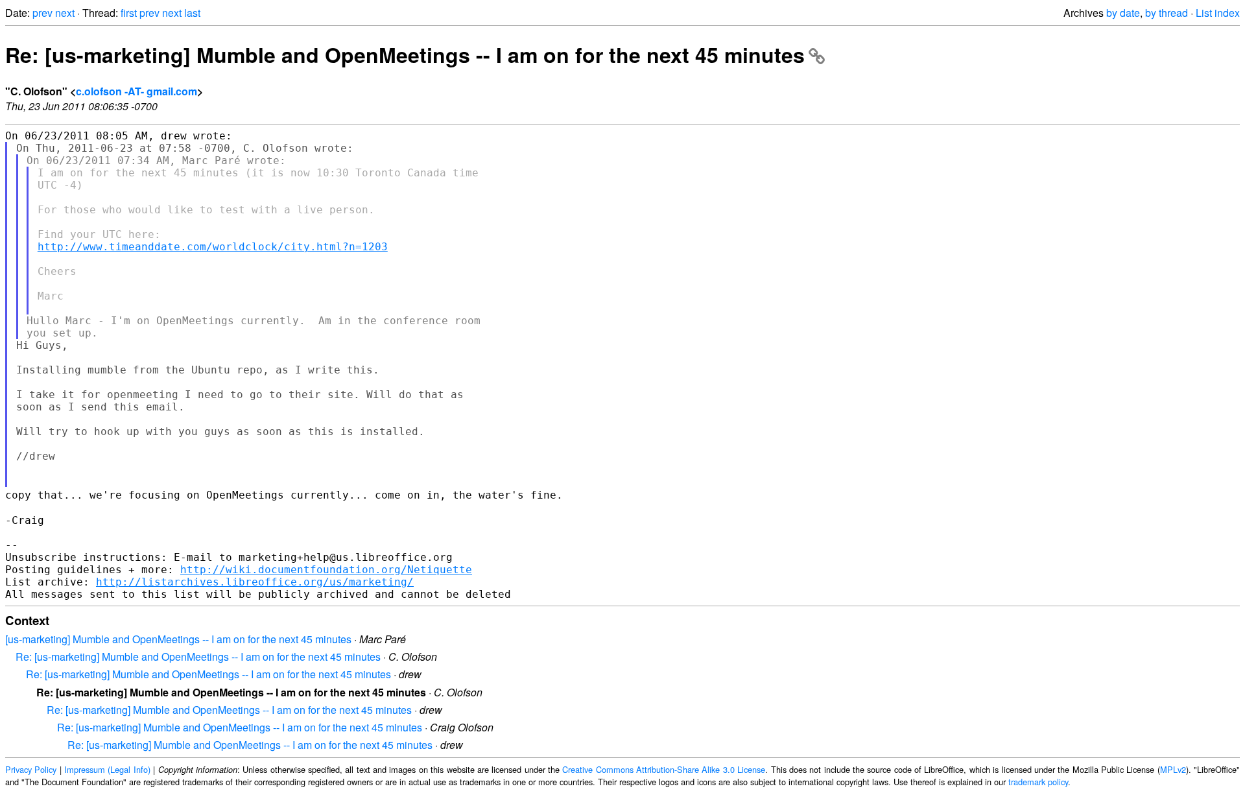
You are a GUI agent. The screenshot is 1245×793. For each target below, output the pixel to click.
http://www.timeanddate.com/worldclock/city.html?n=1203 (213, 247)
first (129, 12)
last (192, 12)
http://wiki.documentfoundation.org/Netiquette (326, 569)
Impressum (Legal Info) (107, 769)
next (65, 12)
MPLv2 (1173, 769)
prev (42, 12)
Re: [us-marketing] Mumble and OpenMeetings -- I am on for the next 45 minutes (405, 54)
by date (1123, 12)
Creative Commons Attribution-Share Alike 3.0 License (663, 769)
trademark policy (1038, 781)
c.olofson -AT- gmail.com (136, 91)
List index (1218, 12)
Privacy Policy (30, 769)
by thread (1166, 12)
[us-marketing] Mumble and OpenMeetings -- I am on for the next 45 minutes (178, 639)
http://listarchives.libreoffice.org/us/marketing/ (255, 582)
